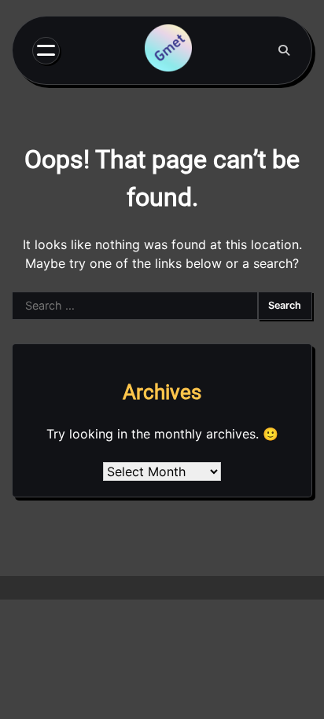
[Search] (284, 50)
